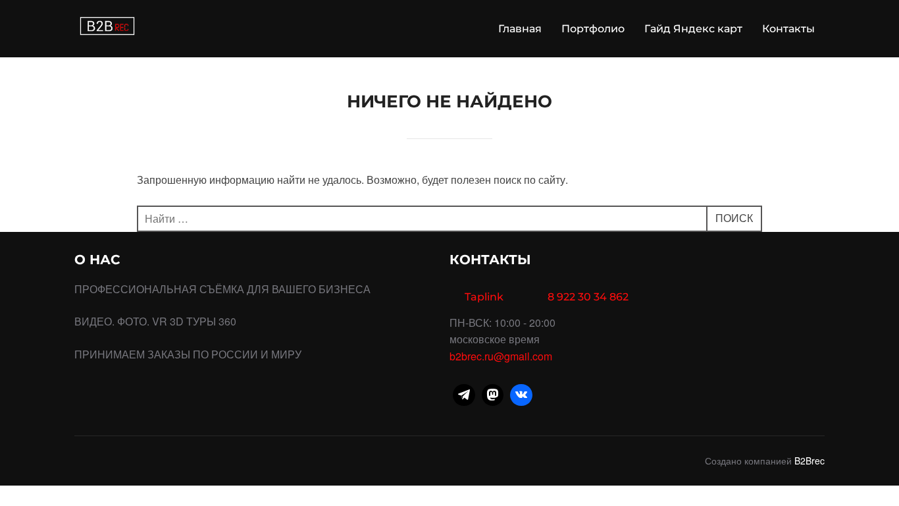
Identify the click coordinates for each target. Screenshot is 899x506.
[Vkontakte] (521, 395)
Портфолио (593, 28)
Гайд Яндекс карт (693, 28)
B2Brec (809, 460)
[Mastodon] (492, 395)
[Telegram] (464, 395)
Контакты (788, 28)
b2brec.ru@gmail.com (501, 356)
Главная (520, 28)
